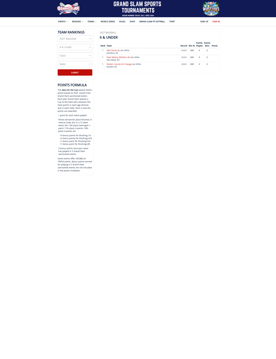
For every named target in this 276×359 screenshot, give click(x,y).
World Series (108, 21)
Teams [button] (91, 21)
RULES (122, 21)
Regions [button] (77, 21)
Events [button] (62, 21)
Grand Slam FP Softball (152, 21)
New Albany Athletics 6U (119, 57)
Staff (172, 21)
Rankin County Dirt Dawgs (119, 64)
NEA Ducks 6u (114, 50)
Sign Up (204, 21)
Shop (132, 21)
